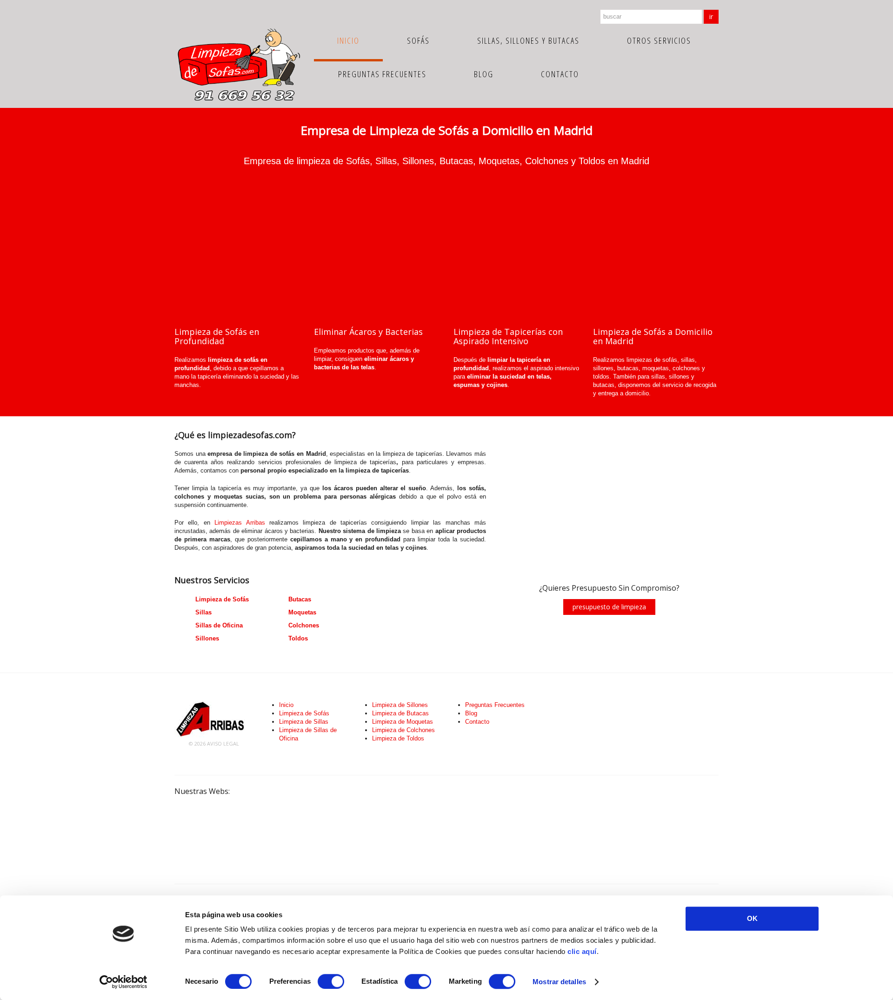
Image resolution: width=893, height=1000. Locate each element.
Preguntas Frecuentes (382, 74)
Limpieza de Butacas (400, 713)
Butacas (299, 599)
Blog (483, 74)
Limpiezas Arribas (239, 522)
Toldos (298, 638)
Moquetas (302, 612)
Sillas (203, 612)
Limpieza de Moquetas (402, 721)
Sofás (418, 40)
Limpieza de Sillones (400, 704)
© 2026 (198, 743)
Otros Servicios (659, 40)
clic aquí (582, 951)
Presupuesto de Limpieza (609, 606)
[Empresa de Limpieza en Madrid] (210, 718)
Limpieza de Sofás (222, 599)
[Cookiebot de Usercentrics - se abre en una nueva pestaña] (123, 982)
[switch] (331, 981)
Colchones (303, 625)
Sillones (207, 638)
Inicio (348, 40)
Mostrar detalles (559, 982)
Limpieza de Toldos (398, 738)
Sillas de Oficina (219, 625)
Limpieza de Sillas (303, 721)
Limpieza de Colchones (403, 730)
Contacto (560, 74)
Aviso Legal (223, 743)
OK (752, 918)
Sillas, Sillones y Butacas (528, 40)
